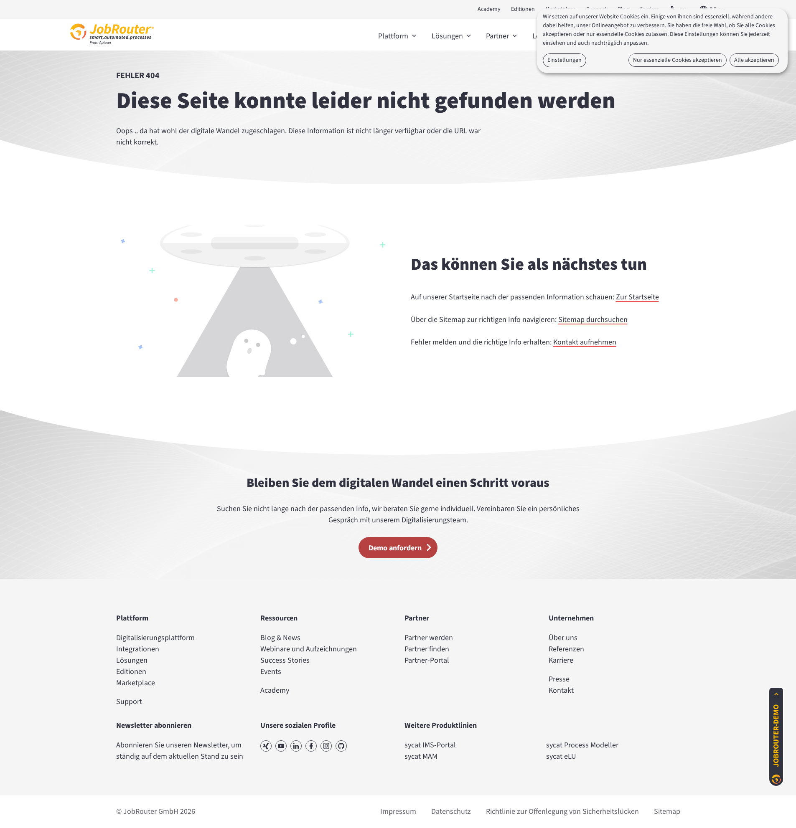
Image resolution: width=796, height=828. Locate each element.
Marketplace (135, 683)
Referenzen (566, 649)
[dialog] (662, 40)
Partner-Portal (426, 660)
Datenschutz (451, 811)
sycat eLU (561, 756)
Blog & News (280, 638)
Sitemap (667, 811)
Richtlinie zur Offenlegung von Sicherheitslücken (562, 811)
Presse (559, 679)
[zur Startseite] (112, 46)
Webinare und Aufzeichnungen (308, 649)
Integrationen (137, 649)
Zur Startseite (637, 297)
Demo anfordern (395, 548)
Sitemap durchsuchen (593, 319)
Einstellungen (564, 60)
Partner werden (428, 638)
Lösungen (132, 660)
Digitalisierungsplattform (155, 638)
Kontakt (561, 690)
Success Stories (285, 660)
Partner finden (426, 649)
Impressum (398, 811)
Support (129, 701)
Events (270, 671)
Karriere (561, 660)
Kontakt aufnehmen (584, 342)
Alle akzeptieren (754, 60)
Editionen (523, 9)
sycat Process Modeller (582, 745)
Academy (489, 9)
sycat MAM (420, 756)
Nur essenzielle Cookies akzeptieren (677, 60)
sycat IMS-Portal (430, 745)
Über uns (563, 638)
